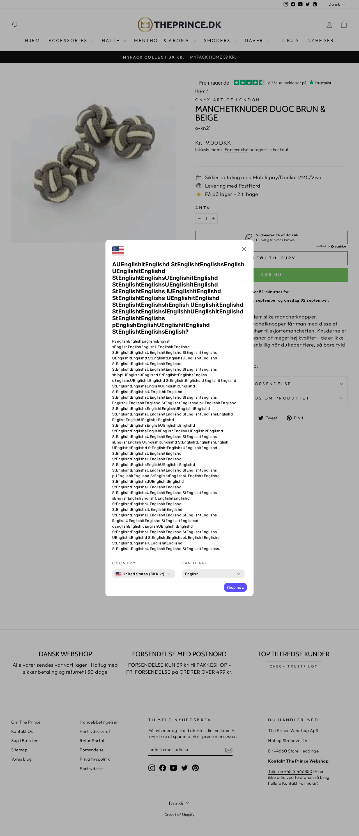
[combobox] (140, 574)
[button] (244, 250)
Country (124, 563)
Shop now (235, 587)
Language (195, 563)
